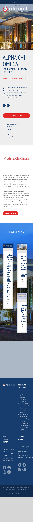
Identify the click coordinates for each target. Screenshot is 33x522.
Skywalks (9, 132)
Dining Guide (10, 137)
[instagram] (8, 105)
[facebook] (4, 105)
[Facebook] (4, 467)
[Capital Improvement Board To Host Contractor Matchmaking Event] (22, 296)
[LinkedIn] (9, 472)
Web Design (12, 494)
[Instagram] (4, 472)
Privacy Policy (23, 489)
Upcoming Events (12, 78)
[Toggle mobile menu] (5, 14)
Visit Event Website (12, 98)
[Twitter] (9, 467)
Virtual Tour (9, 126)
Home (4, 78)
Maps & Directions (12, 124)
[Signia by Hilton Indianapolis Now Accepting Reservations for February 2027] (22, 247)
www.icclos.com (8, 460)
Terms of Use (15, 489)
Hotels (8, 134)
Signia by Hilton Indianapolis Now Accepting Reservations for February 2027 (26, 266)
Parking (8, 129)
